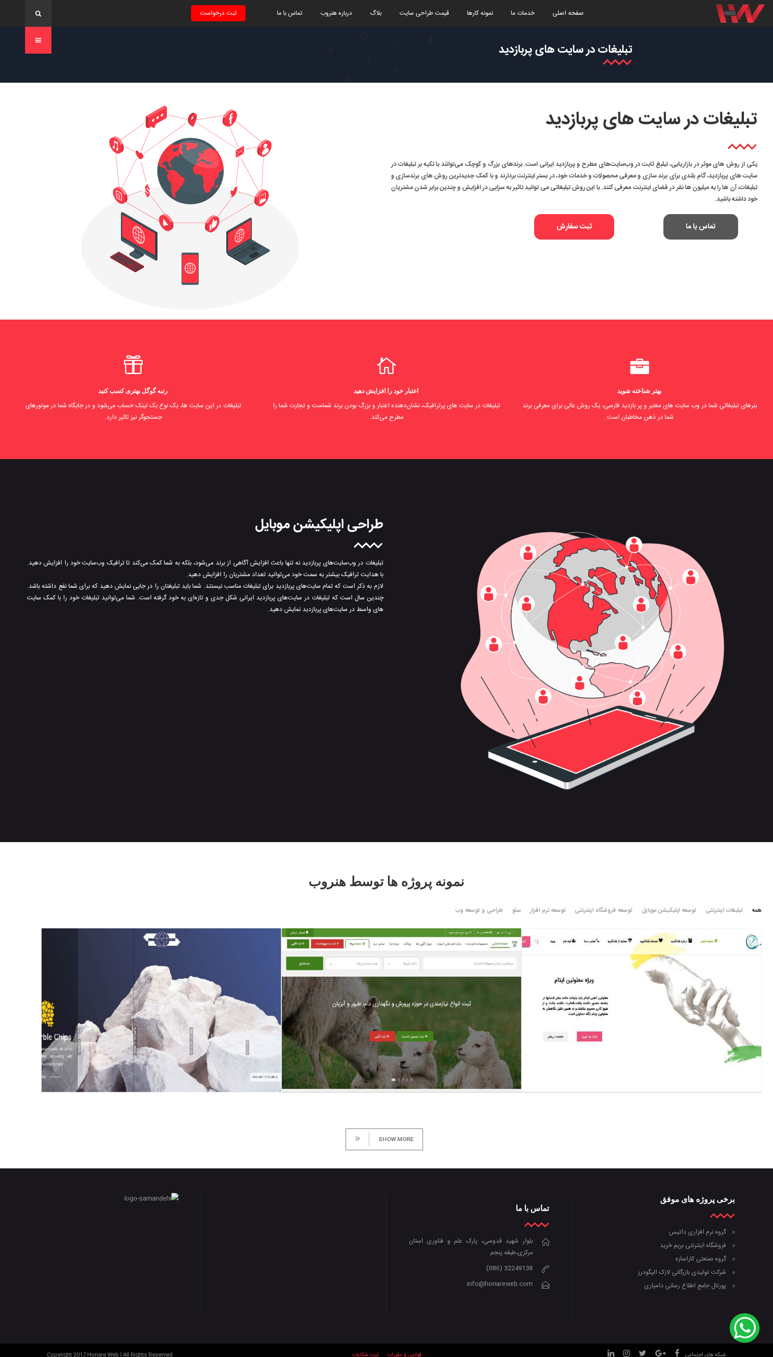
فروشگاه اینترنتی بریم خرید (693, 1245)
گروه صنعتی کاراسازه (700, 1259)
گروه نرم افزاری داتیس (697, 1232)
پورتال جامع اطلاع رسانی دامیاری (685, 1286)
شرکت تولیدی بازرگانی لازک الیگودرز (682, 1272)
